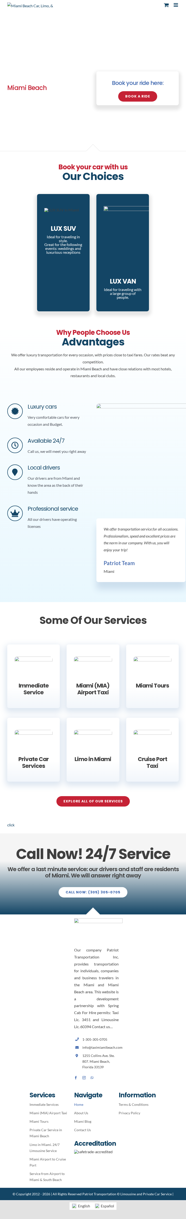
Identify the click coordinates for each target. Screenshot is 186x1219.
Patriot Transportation (99, 1194)
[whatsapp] (92, 1077)
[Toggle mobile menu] (176, 4)
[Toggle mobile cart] (166, 4)
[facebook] (76, 1077)
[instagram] (84, 1077)
